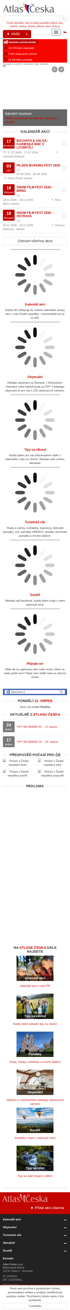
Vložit (15, 34)
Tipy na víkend (35, 449)
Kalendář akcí (35, 304)
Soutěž (35, 595)
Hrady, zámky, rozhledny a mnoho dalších (35, 1061)
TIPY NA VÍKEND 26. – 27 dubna (37, 726)
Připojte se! (35, 663)
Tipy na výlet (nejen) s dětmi (35, 1175)
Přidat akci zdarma (49, 1208)
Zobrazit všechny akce (35, 241)
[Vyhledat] (63, 18)
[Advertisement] (35, 825)
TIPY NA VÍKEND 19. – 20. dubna (37, 741)
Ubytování (13, 117)
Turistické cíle (35, 522)
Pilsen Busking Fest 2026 (38, 165)
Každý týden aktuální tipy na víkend (35, 1023)
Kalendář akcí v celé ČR (35, 985)
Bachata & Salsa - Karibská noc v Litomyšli (32, 144)
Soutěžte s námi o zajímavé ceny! (35, 1137)
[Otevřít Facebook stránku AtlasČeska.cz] (35, 692)
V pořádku (35, 1305)
